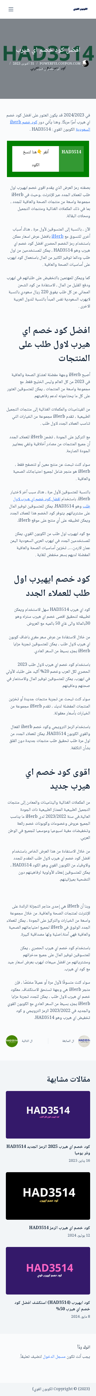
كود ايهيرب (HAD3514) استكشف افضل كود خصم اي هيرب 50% (52, 1306)
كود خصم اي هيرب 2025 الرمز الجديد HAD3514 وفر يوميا (48, 1150)
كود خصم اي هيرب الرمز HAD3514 (59, 1228)
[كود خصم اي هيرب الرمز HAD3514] (48, 1196)
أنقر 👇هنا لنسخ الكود (36, 159)
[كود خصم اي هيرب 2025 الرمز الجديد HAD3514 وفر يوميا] (48, 1115)
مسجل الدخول (54, 1356)
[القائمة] (11, 9)
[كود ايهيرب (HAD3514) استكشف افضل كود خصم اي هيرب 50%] (48, 1271)
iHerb (57, 236)
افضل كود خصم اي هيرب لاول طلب (51, 503)
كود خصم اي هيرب (48, 69)
